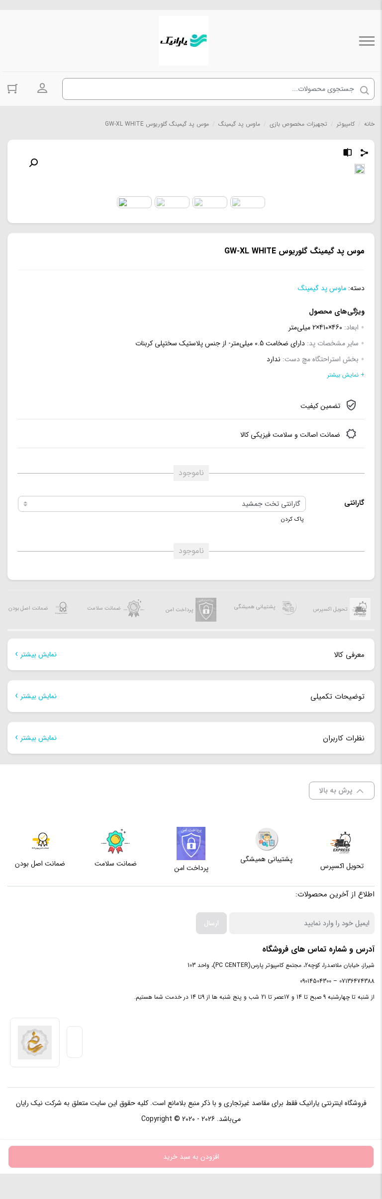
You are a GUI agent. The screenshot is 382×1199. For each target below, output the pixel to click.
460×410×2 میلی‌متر (315, 327)
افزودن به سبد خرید (191, 1156)
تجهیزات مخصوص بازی (298, 124)
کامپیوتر (346, 124)
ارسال (211, 923)
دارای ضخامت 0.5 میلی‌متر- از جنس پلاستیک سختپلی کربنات (220, 343)
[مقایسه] (348, 154)
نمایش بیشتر (38, 654)
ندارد (274, 359)
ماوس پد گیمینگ (239, 124)
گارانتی (354, 502)
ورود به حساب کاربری (42, 88)
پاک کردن (292, 519)
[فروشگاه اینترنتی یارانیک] (183, 41)
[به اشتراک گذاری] (365, 154)
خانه (369, 124)
